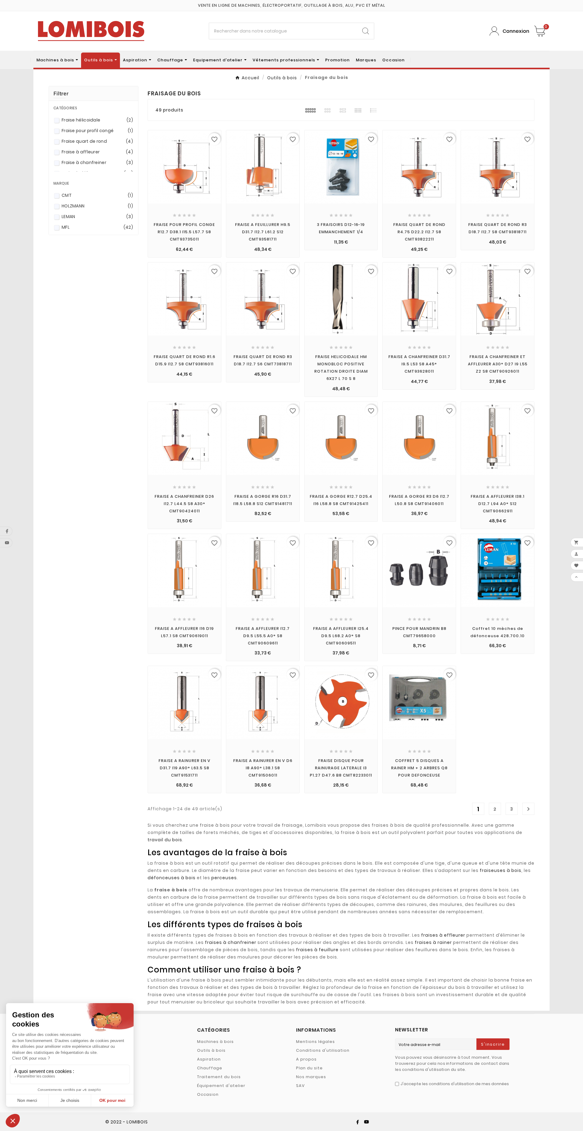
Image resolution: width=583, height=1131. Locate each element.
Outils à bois (211, 1050)
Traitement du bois (219, 1077)
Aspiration (209, 1059)
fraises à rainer (433, 942)
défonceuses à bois (172, 878)
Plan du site (309, 1068)
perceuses (224, 878)
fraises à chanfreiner (230, 942)
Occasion (208, 1094)
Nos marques (311, 1077)
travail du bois (165, 840)
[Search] (365, 31)
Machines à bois (215, 1041)
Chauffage (209, 1068)
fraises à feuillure (317, 950)
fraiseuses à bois (500, 870)
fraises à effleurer (443, 935)
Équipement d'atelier (221, 1085)
